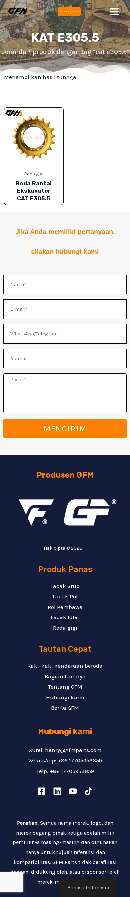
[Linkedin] (57, 791)
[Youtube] (73, 791)
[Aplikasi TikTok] (88, 791)
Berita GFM (65, 707)
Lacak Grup (65, 586)
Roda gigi (65, 627)
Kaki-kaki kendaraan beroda (65, 665)
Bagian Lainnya (65, 676)
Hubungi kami (65, 697)
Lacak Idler (65, 617)
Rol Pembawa (65, 607)
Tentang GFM (65, 686)
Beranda (13, 52)
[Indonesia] (41, 791)
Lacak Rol (65, 596)
